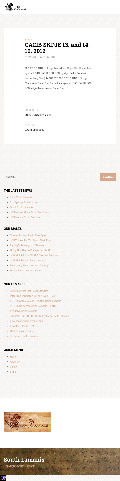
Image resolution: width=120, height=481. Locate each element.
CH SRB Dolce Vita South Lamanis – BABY (33, 306)
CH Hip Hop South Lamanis (25, 202)
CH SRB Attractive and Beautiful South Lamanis (35, 300)
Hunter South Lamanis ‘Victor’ (26, 270)
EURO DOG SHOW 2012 (38, 112)
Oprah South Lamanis (21, 207)
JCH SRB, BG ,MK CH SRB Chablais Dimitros (34, 255)
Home (13, 356)
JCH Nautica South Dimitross (26, 217)
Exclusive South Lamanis (23, 311)
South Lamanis (24, 459)
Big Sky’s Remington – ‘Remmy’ (27, 245)
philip (53, 57)
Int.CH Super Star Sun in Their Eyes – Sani (32, 295)
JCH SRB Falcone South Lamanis (28, 260)
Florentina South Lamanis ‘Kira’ (26, 321)
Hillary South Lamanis (22, 331)
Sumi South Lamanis (21, 197)
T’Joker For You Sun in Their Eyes (28, 235)
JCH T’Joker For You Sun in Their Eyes (31, 240)
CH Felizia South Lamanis (24, 336)
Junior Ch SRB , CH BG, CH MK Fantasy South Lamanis (39, 316)
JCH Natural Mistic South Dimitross (29, 212)
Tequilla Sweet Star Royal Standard (29, 290)
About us (15, 361)
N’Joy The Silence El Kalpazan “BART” (30, 250)
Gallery (14, 366)
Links (13, 371)
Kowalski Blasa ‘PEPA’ (22, 326)
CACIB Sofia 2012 (34, 127)
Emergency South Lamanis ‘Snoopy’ (29, 265)
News (28, 39)
